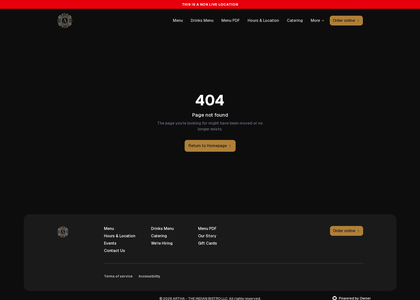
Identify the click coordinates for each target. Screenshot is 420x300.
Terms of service (118, 276)
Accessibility (149, 276)
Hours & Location (263, 20)
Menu (178, 20)
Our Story (207, 235)
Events (110, 243)
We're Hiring (162, 243)
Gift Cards (207, 243)
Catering (295, 20)
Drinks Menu (202, 20)
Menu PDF (230, 20)
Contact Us (114, 250)
